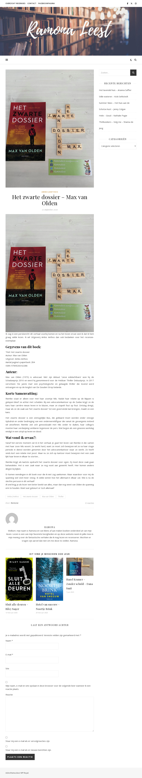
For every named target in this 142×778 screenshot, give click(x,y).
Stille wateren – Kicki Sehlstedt (113, 96)
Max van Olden (48, 496)
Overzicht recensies (16, 3)
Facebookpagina (46, 3)
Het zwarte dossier (30, 496)
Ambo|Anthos (50, 192)
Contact (31, 3)
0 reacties (89, 503)
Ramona (14, 503)
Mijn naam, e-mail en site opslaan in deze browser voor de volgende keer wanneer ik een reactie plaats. (48, 687)
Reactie (9, 694)
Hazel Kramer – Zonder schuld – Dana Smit (79, 584)
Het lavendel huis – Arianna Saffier (115, 90)
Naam (9, 640)
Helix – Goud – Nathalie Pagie (113, 115)
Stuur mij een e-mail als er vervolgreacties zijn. (28, 741)
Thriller (61, 496)
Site (7, 668)
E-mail (9, 654)
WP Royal (24, 773)
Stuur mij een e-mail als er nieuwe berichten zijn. (28, 750)
